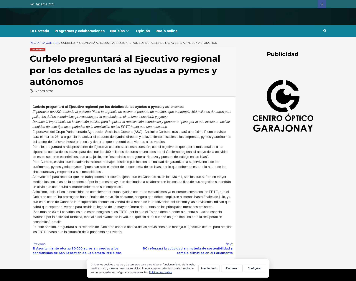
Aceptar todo (209, 268)
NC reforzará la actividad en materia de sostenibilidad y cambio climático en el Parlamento (188, 248)
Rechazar (232, 268)
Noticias (117, 31)
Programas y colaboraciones (80, 31)
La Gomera (37, 49)
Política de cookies (160, 272)
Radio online (167, 31)
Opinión (143, 31)
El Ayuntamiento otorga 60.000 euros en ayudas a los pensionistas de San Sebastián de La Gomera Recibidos (76, 248)
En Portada (39, 31)
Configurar (255, 268)
